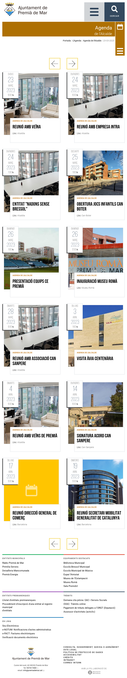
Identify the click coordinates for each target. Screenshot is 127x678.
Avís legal (70, 650)
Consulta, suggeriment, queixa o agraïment (91, 647)
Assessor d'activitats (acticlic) (79, 611)
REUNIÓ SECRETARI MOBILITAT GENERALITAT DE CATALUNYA (99, 516)
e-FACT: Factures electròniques (18, 633)
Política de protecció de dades (83, 652)
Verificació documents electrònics (20, 637)
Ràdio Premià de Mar (13, 563)
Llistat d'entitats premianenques (19, 600)
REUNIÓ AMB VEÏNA (27, 127)
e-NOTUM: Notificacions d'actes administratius (26, 629)
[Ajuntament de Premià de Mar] (31, 659)
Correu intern (72, 663)
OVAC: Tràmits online (75, 604)
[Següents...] (72, 63)
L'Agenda (77, 40)
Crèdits (68, 657)
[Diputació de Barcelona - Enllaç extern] (94, 672)
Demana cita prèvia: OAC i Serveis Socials (85, 600)
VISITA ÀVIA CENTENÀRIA (95, 358)
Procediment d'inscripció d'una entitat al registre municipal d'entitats (27, 607)
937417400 (31, 668)
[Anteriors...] (54, 63)
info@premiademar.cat (32, 670)
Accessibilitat (73, 655)
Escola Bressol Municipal (77, 566)
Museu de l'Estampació (76, 578)
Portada (67, 40)
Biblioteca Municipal (74, 563)
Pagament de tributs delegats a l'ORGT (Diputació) (89, 607)
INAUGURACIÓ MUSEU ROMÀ (97, 281)
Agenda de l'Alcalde (92, 40)
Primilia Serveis (10, 566)
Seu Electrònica (10, 625)
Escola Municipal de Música (78, 570)
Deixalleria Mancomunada (15, 570)
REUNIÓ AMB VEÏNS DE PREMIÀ (35, 436)
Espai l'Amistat (71, 574)
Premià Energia (10, 574)
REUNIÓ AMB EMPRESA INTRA (98, 127)
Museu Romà (70, 582)
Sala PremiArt (71, 586)
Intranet (69, 660)
